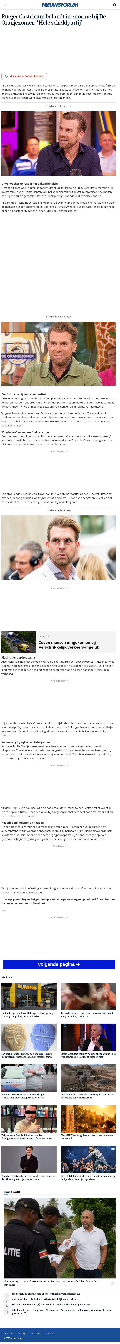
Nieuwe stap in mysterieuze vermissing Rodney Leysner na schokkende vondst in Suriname (52, 1283)
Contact (50, 1333)
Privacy (21, 1333)
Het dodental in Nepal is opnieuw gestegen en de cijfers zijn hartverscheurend (87, 1096)
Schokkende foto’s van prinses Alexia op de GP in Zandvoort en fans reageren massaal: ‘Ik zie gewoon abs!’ (61, 1311)
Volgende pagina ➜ (59, 964)
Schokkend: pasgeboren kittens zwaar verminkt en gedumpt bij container (87, 1014)
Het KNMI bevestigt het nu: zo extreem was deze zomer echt (87, 1137)
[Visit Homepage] (60, 5)
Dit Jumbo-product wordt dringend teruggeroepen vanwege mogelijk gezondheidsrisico (28, 1014)
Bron (3, 910)
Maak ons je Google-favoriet (26, 76)
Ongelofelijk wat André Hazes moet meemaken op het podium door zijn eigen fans (88, 1177)
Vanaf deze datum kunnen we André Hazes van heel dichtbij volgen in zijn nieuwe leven (28, 1177)
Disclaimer (36, 1333)
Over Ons (8, 1333)
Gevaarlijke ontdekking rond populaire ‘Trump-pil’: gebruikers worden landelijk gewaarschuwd (27, 1055)
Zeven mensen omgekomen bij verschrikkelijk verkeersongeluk (46, 1294)
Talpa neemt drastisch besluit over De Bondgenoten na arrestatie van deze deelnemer (27, 1137)
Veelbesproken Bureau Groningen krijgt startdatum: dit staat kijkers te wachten (22, 1096)
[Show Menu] (5, 4)
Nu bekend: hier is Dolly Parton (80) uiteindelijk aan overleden (45, 1299)
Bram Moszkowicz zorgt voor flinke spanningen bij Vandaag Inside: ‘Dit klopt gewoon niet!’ (88, 1055)
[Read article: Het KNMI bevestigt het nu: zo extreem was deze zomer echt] (88, 1118)
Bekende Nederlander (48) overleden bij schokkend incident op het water (51, 1305)
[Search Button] (114, 4)
